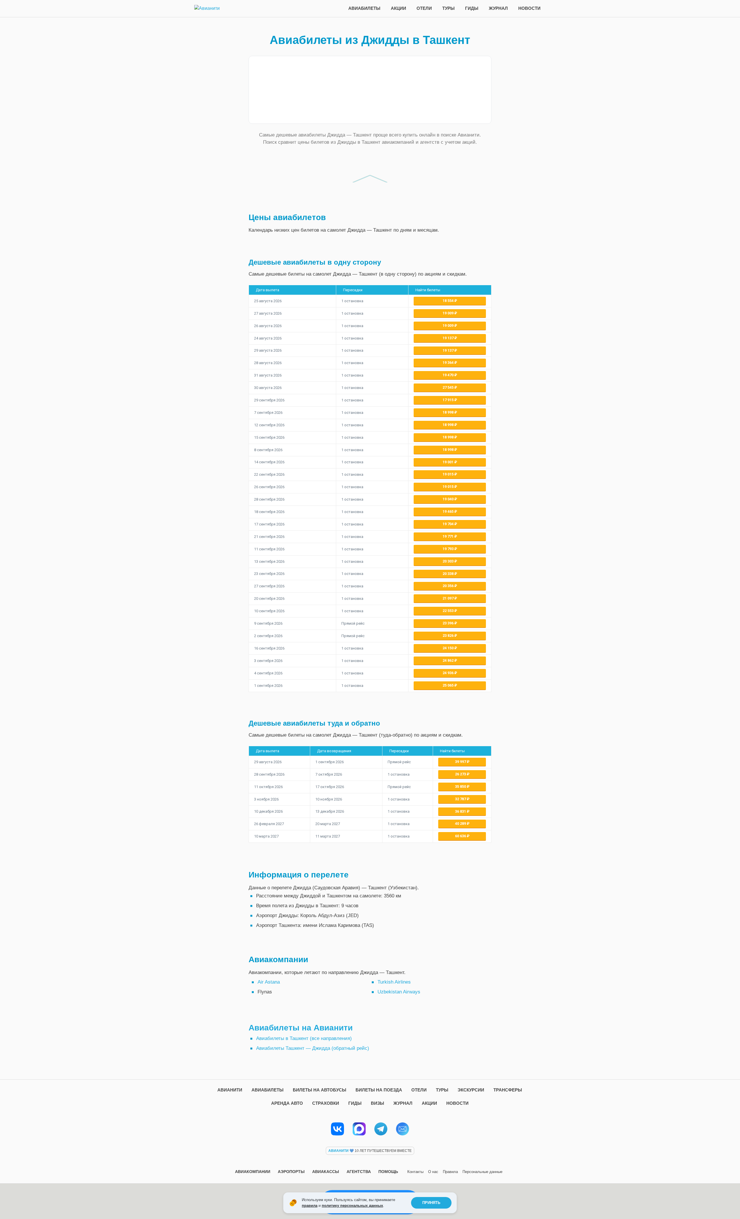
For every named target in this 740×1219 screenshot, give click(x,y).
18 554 (448, 300)
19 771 (448, 536)
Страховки (325, 1103)
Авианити (229, 1089)
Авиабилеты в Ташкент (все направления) (304, 1038)
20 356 (448, 586)
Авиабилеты (364, 8)
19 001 (448, 462)
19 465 (448, 511)
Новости (529, 8)
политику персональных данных (352, 1205)
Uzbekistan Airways (399, 992)
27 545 (448, 387)
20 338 (448, 573)
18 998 (448, 412)
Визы (377, 1103)
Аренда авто (287, 1103)
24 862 (448, 660)
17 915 (448, 400)
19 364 (448, 362)
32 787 (461, 799)
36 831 (461, 811)
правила (309, 1205)
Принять (431, 1202)
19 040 (448, 499)
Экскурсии (471, 1089)
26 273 (461, 774)
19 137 (448, 338)
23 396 (448, 623)
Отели (424, 8)
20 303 (448, 561)
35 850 (461, 786)
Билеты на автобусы (319, 1089)
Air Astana (269, 982)
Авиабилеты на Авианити (301, 1027)
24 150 (448, 648)
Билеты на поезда (379, 1089)
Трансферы (507, 1089)
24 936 (448, 673)
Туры (448, 8)
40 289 (461, 823)
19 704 (448, 524)
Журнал (498, 8)
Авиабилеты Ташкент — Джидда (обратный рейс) (312, 1048)
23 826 (448, 635)
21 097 (448, 598)
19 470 (448, 375)
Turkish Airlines (394, 982)
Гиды (471, 8)
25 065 (448, 685)
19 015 (448, 474)
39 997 (461, 761)
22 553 (448, 610)
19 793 (448, 549)
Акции (398, 8)
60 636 (461, 836)
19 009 (448, 313)
